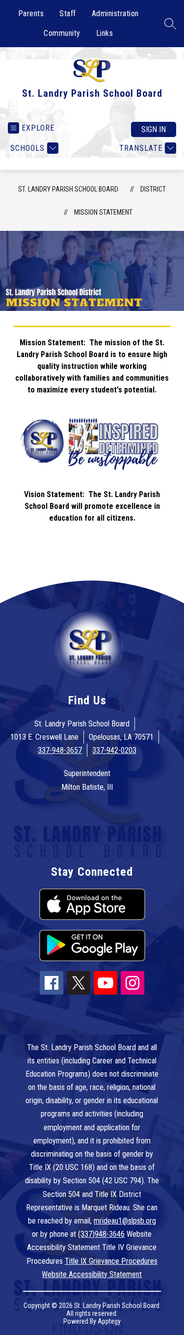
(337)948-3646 (101, 1234)
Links (104, 33)
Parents (31, 13)
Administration (115, 13)
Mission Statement (103, 212)
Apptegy (109, 1321)
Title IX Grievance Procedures (111, 1261)
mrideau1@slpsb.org (125, 1220)
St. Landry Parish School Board (68, 189)
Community (62, 33)
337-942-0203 (114, 750)
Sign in (153, 129)
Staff (67, 13)
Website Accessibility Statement (92, 1274)
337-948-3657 (60, 750)
